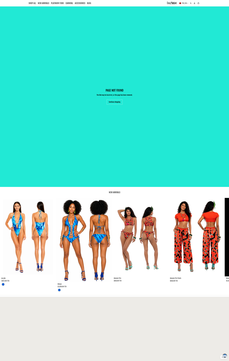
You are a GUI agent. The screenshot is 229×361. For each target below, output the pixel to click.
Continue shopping (114, 102)
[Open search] (191, 3)
